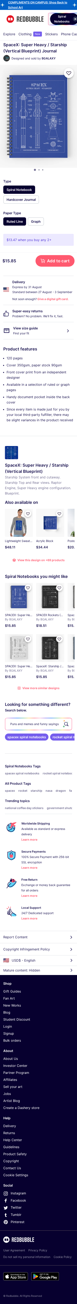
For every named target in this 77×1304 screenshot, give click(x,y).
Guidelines (11, 1147)
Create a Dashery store (21, 1108)
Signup (8, 1033)
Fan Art (9, 998)
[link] (26, 737)
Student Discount (16, 1019)
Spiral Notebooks (18, 766)
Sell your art (12, 1087)
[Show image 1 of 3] (35, 170)
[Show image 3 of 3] (42, 169)
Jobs (7, 1094)
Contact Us (12, 1168)
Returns (9, 1133)
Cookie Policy (63, 1257)
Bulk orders (12, 1040)
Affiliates (10, 1080)
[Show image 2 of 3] (39, 169)
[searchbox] (38, 724)
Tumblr (16, 1215)
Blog (6, 1012)
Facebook (18, 1200)
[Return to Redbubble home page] (25, 19)
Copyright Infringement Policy (26, 949)
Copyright (11, 1161)
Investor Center (15, 1066)
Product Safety (15, 1154)
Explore (9, 34)
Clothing (29, 34)
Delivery (9, 1126)
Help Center (12, 1140)
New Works (12, 1005)
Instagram (18, 1193)
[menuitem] (9, 34)
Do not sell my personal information (26, 1257)
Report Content (15, 937)
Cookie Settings (15, 1175)
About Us (10, 1059)
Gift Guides (12, 991)
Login (7, 1026)
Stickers (51, 34)
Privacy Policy (37, 1250)
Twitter (16, 1207)
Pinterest (17, 1222)
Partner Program (16, 1073)
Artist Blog (11, 1101)
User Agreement (14, 1250)
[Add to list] (69, 73)
